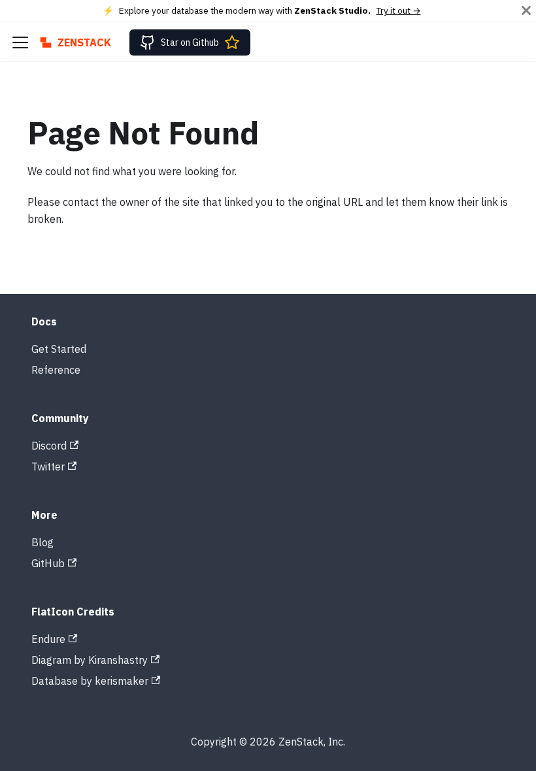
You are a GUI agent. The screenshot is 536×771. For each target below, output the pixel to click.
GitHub (48, 563)
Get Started (58, 348)
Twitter (48, 466)
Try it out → (399, 10)
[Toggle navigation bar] (20, 42)
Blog (42, 542)
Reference (55, 369)
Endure (48, 639)
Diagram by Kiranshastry (89, 659)
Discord (49, 445)
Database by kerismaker (89, 680)
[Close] (526, 10)
